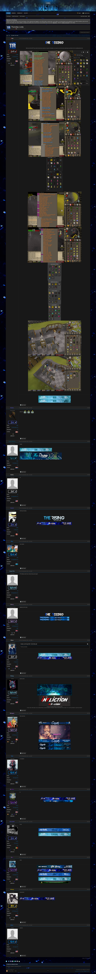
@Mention (12, 65)
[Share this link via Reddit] (12, 961)
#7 (87, 571)
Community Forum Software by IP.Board (83, 969)
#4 (87, 474)
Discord (26, 13)
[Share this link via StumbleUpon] (14, 961)
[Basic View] (9, 35)
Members (14, 13)
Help (15, 970)
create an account (65, 22)
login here (55, 22)
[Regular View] (7, 35)
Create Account (86, 13)
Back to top (23, 438)
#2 (87, 407)
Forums (8, 13)
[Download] (19, 961)
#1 (87, 38)
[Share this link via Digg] (8, 961)
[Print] (17, 961)
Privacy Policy (10, 970)
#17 (87, 925)
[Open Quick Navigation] (89, 16)
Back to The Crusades (86, 958)
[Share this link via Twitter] (6, 961)
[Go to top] (48, 970)
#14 (87, 821)
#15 (87, 857)
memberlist (19, 13)
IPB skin (7, 969)
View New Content (84, 16)
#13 (87, 789)
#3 (87, 441)
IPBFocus (12, 969)
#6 (87, 541)
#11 (87, 713)
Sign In (79, 13)
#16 (87, 889)
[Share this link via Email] (15, 961)
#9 (87, 640)
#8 (87, 604)
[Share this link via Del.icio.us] (10, 961)
